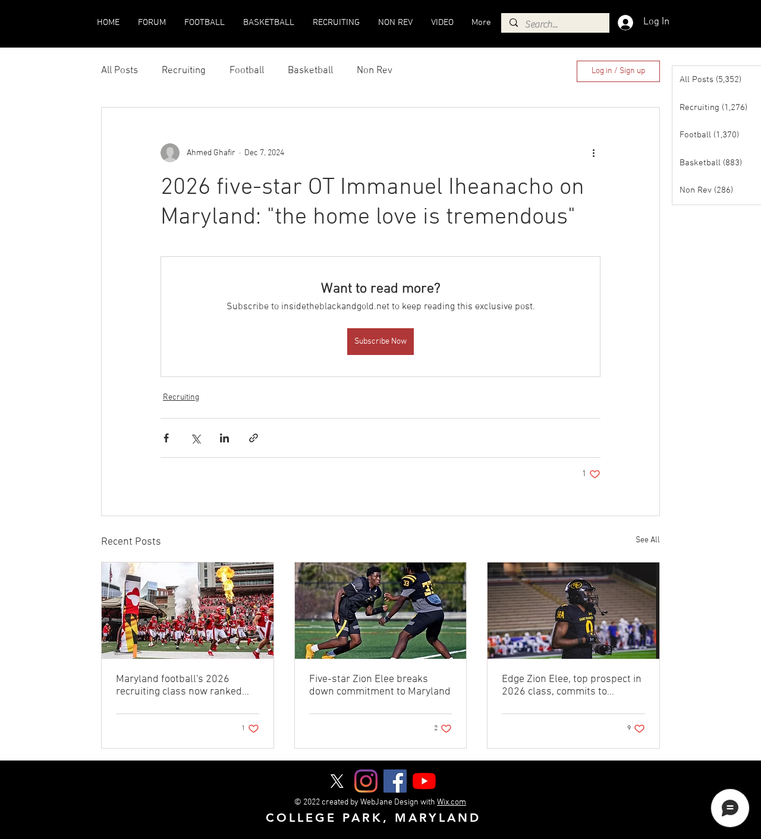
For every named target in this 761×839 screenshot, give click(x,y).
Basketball (310, 71)
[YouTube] (424, 781)
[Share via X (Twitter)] (195, 438)
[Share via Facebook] (166, 438)
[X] (336, 781)
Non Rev (374, 71)
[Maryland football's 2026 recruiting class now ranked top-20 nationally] (187, 611)
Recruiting (184, 71)
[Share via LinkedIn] (224, 438)
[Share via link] (253, 438)
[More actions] (593, 153)
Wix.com (451, 802)
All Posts (119, 71)
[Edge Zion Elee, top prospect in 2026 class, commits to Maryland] (573, 611)
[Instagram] (366, 781)
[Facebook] (395, 781)
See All (648, 540)
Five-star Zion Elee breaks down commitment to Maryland (380, 685)
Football (246, 71)
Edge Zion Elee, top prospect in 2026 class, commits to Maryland (571, 685)
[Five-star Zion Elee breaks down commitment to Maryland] (381, 611)
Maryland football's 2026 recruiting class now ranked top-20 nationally (179, 685)
